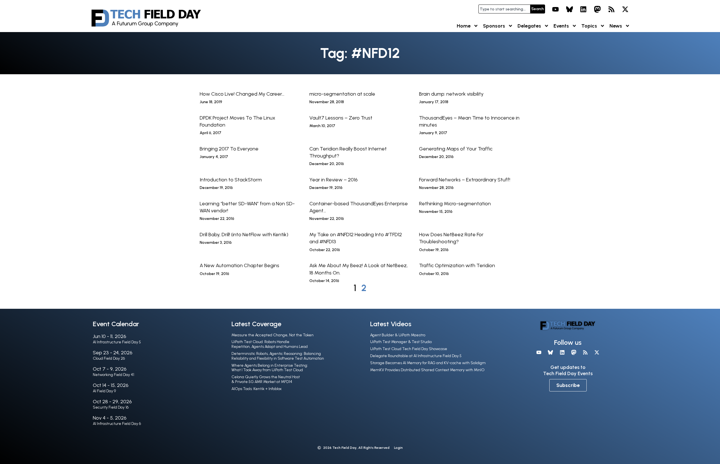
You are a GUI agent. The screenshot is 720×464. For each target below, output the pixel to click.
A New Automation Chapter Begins (239, 265)
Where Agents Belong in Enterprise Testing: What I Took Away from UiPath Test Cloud (269, 368)
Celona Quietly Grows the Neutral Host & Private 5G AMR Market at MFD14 (265, 379)
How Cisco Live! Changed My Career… (242, 94)
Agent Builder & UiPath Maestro (397, 335)
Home (464, 26)
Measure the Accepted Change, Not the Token (272, 335)
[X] (625, 9)
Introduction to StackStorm (231, 180)
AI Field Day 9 (104, 391)
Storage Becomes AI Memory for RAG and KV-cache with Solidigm (428, 363)
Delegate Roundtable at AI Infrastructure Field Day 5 (416, 355)
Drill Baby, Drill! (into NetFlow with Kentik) (244, 234)
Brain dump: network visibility (451, 94)
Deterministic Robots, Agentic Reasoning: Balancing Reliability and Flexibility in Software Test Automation (277, 356)
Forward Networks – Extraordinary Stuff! (464, 180)
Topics (589, 26)
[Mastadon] (597, 9)
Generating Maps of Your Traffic (455, 149)
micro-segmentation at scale (342, 94)
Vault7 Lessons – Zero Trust (340, 118)
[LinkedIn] (583, 9)
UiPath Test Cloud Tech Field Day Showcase (408, 348)
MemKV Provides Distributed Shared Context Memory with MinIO (427, 370)
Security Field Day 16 (111, 407)
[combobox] (504, 8)
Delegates (529, 26)
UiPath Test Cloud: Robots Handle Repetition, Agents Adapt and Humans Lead (269, 344)
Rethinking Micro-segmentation (455, 204)
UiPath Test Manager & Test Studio (401, 341)
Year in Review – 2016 (333, 180)
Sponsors (494, 26)
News (615, 26)
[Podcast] (611, 9)
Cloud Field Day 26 (109, 358)
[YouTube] (555, 9)
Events (561, 26)
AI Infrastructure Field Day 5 (117, 342)
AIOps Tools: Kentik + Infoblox (256, 388)
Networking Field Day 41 (113, 374)
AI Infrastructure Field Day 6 (117, 423)
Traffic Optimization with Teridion (457, 265)
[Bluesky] (569, 9)
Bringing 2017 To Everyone (229, 149)
